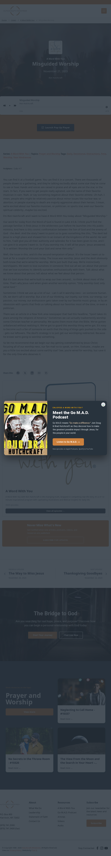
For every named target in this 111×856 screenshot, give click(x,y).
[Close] (103, 405)
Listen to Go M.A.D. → (68, 442)
